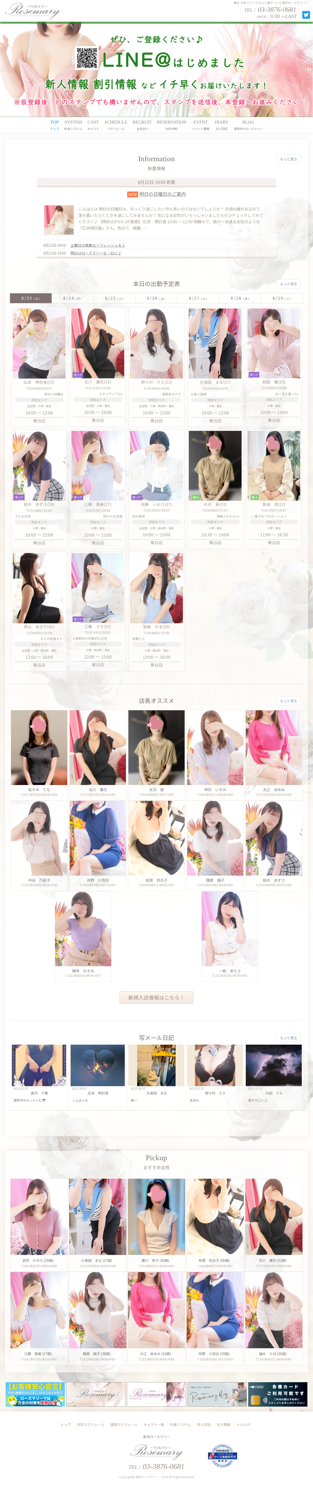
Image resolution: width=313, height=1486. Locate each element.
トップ (66, 1424)
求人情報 (223, 1424)
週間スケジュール (123, 1424)
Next (309, 69)
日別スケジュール (90, 1424)
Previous (3, 69)
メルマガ (243, 1424)
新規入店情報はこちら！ (156, 997)
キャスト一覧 (154, 1424)
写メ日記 (204, 1424)
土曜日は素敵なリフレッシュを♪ (97, 245)
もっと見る (288, 158)
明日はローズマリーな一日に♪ (96, 252)
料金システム (180, 1424)
